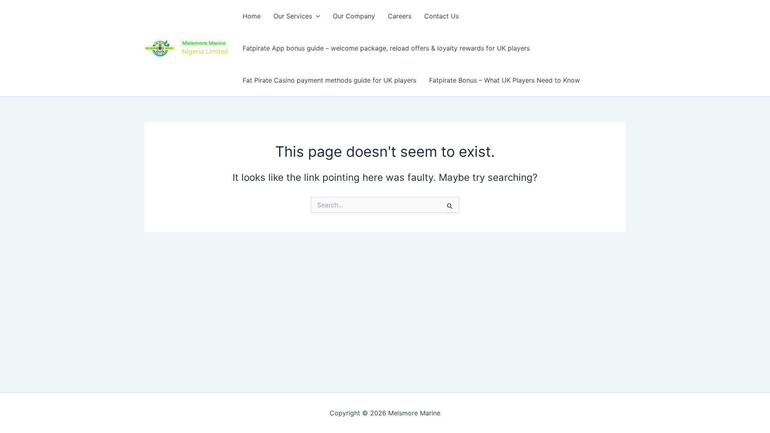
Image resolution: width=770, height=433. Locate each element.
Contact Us (441, 16)
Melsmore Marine (204, 43)
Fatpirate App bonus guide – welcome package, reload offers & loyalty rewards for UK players (386, 48)
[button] (316, 16)
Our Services (293, 16)
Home (252, 16)
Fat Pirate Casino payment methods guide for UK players (329, 80)
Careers (399, 16)
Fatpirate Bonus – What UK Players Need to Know (504, 80)
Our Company (354, 16)
